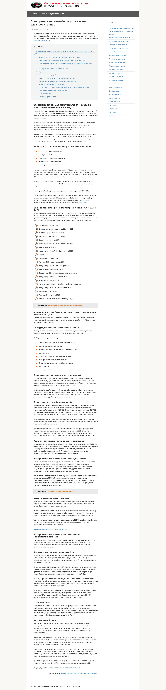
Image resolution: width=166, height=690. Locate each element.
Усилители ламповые (116, 70)
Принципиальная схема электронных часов (64, 668)
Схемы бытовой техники (118, 52)
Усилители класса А (116, 77)
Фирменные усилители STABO (53, 14)
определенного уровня (42, 41)
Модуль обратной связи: (48, 97)
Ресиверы (112, 112)
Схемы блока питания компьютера (121, 28)
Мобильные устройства (117, 55)
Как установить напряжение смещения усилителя (80, 673)
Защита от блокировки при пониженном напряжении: (57, 78)
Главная (35, 14)
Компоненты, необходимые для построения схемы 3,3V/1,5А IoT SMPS (62, 60)
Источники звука (115, 94)
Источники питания (42, 29)
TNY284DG (82, 202)
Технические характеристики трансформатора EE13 (52, 529)
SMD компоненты (115, 87)
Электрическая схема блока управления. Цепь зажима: (57, 81)
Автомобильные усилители (119, 41)
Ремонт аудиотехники (117, 66)
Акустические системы (117, 59)
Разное (111, 116)
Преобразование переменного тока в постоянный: (56, 72)
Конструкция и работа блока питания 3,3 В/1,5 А (55, 69)
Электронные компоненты (118, 45)
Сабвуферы (113, 105)
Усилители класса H (116, 73)
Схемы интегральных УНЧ (118, 48)
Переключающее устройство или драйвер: (53, 75)
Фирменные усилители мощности (66, 3)
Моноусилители (114, 98)
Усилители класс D (115, 84)
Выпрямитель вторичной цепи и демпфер (54, 90)
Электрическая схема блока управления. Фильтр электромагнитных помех (65, 87)
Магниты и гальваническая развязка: (51, 84)
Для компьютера (115, 91)
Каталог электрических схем (119, 38)
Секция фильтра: (45, 94)
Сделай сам (113, 109)
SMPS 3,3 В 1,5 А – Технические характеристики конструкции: (59, 57)
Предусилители (114, 102)
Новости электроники (117, 62)
